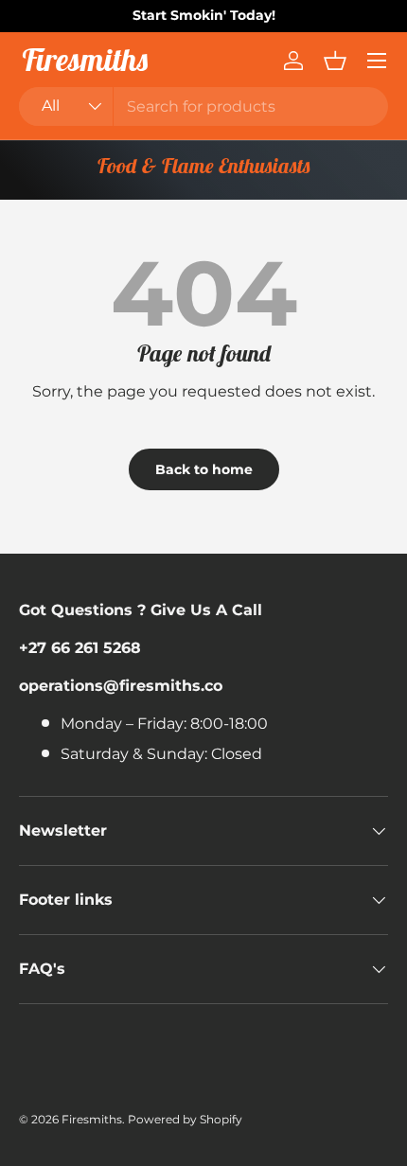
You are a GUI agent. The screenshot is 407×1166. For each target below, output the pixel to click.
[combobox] (203, 106)
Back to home (204, 469)
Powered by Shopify (185, 1119)
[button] (335, 60)
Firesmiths (92, 1119)
